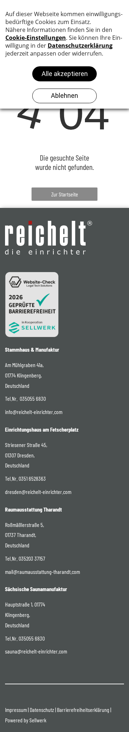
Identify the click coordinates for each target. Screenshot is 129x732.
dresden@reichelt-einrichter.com (38, 491)
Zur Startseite (64, 194)
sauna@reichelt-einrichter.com (36, 651)
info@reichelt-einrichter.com (33, 411)
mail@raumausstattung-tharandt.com (42, 571)
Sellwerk (37, 720)
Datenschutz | (43, 709)
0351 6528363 (32, 478)
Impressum (16, 709)
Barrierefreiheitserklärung (83, 709)
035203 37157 (32, 558)
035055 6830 (33, 398)
